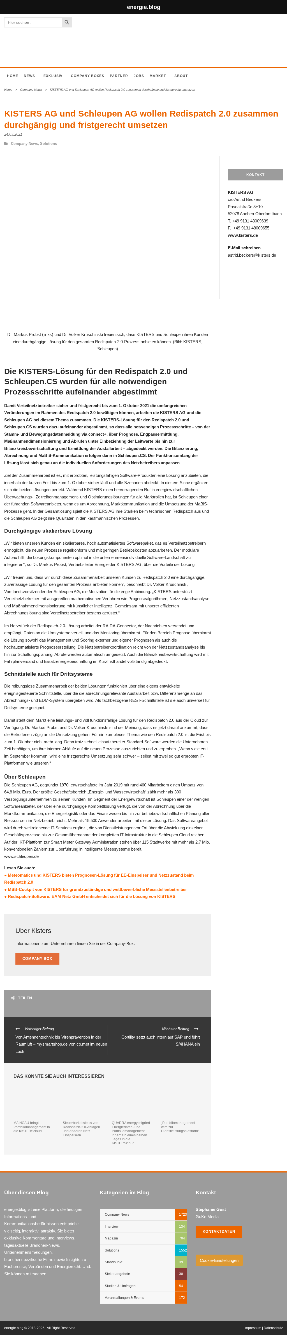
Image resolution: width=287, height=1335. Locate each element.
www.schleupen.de (21, 856)
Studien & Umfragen (120, 1286)
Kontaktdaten (219, 1231)
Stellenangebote (117, 1274)
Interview (112, 1227)
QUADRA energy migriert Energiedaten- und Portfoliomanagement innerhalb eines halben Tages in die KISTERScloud (131, 1133)
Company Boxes (87, 76)
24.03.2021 (13, 134)
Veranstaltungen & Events (124, 1298)
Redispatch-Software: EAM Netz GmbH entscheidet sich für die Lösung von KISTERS (91, 896)
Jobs (139, 76)
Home (12, 76)
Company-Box (37, 958)
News (29, 76)
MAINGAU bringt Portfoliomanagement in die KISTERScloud (31, 1127)
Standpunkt (113, 1262)
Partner (119, 76)
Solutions (48, 143)
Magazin (111, 1238)
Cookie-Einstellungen (219, 1260)
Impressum (252, 1328)
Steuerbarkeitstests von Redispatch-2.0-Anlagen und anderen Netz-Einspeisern (81, 1129)
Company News (31, 89)
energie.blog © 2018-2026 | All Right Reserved (39, 1328)
